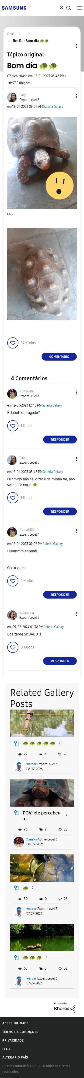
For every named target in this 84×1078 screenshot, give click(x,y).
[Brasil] (14, 7)
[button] (68, 96)
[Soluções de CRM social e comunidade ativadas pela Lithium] (64, 1007)
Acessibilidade (15, 1023)
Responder (60, 440)
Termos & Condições (20, 1032)
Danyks (31, 839)
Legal (7, 1049)
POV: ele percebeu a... (41, 815)
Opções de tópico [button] (68, 46)
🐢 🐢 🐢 (32, 957)
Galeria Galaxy (53, 107)
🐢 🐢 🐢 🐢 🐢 (39, 743)
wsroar (31, 764)
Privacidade (13, 1040)
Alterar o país (15, 1057)
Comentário (59, 357)
